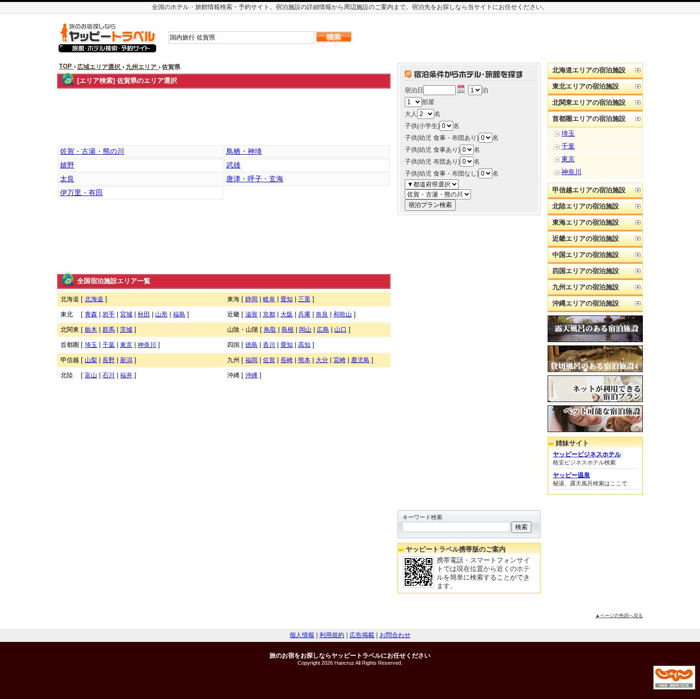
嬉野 (67, 165)
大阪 (286, 314)
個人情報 (302, 635)
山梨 (91, 360)
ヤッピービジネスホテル (587, 454)
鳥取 (270, 329)
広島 (323, 329)
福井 (126, 375)
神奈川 (147, 344)
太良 (67, 179)
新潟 (126, 360)
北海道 (94, 299)
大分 (322, 360)
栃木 (91, 329)
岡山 (305, 329)
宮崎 (339, 360)
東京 (126, 344)
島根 (287, 329)
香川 (269, 344)
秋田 (144, 314)
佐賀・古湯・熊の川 (92, 151)
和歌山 (342, 314)
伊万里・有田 (81, 192)
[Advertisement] (530, 37)
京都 (269, 314)
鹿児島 (360, 360)
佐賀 (269, 360)
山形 (161, 314)
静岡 (251, 299)
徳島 (251, 344)
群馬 (108, 329)
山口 (340, 329)
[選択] (461, 90)
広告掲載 (362, 635)
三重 (304, 299)
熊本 (304, 360)
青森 (91, 314)
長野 (108, 360)
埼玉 (91, 344)
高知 (304, 344)
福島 (179, 314)
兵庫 (304, 314)
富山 (91, 375)
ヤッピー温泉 (571, 475)
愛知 (286, 299)
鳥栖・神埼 (244, 151)
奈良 (322, 314)
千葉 (108, 344)
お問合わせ (395, 635)
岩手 (108, 314)
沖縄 (251, 375)
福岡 (251, 360)
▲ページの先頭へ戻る (619, 615)
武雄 (233, 165)
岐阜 (269, 299)
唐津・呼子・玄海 (254, 179)
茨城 (126, 329)
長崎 (286, 360)
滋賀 (251, 314)
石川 (108, 375)
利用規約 (332, 635)
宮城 (126, 314)
